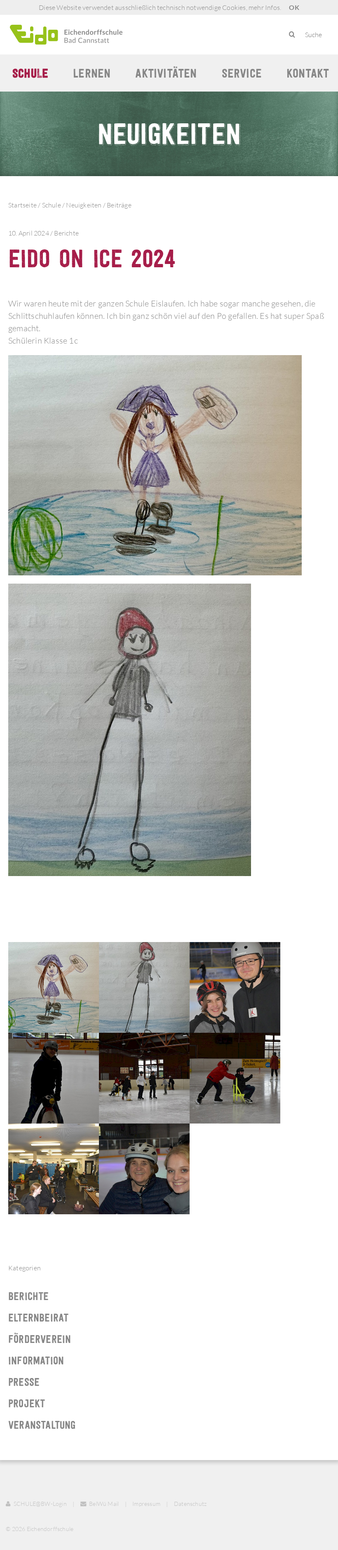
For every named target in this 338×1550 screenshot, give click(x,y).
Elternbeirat (38, 1317)
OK (294, 7)
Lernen (91, 73)
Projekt (26, 1403)
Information (36, 1360)
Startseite (22, 205)
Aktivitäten (166, 73)
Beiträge (119, 205)
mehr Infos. (265, 7)
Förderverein (39, 1339)
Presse (24, 1382)
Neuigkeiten (83, 205)
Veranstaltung (42, 1424)
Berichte (66, 233)
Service (242, 73)
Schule (30, 73)
